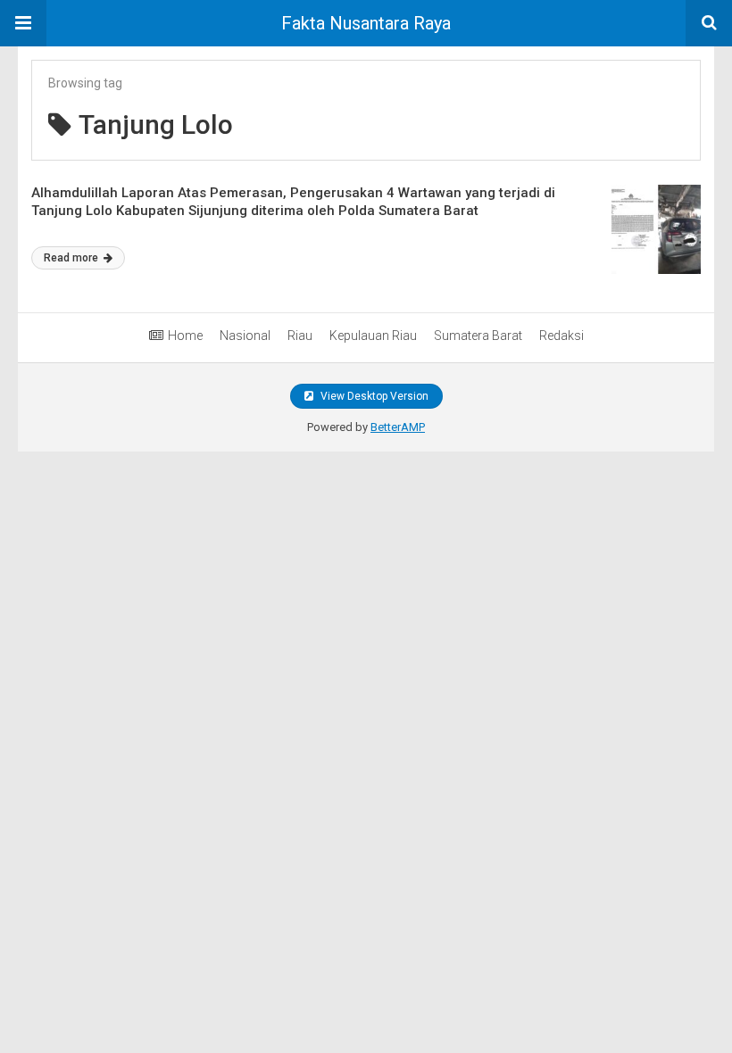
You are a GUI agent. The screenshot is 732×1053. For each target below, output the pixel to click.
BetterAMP (397, 427)
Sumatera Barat (478, 335)
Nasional (245, 335)
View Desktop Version (373, 396)
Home (185, 335)
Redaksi (561, 335)
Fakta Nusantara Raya (366, 23)
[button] (23, 23)
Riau (299, 335)
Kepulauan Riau (373, 335)
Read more (72, 258)
